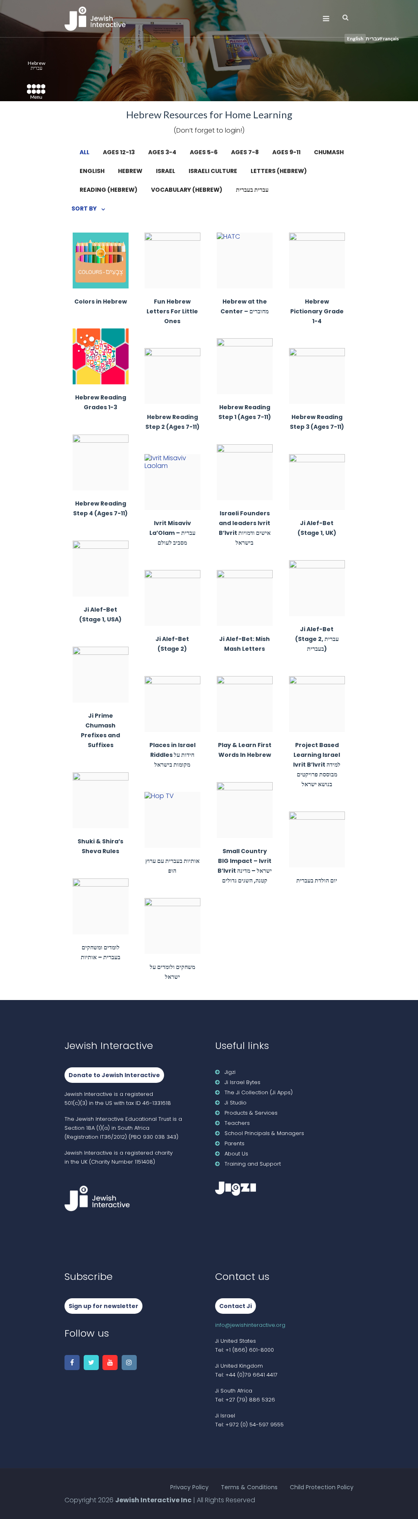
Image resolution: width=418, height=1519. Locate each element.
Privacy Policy (189, 1487)
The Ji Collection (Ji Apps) (259, 1092)
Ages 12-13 (119, 152)
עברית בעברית (252, 190)
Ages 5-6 (204, 152)
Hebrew (130, 171)
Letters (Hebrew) (279, 171)
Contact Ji (235, 1306)
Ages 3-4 (162, 152)
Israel (165, 171)
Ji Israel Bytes (242, 1082)
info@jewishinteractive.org (250, 1325)
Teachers (237, 1123)
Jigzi (230, 1072)
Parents (235, 1143)
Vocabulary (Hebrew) (186, 190)
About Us (236, 1154)
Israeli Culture (213, 171)
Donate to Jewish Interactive (114, 1075)
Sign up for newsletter (103, 1306)
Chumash (329, 152)
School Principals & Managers (264, 1133)
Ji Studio (236, 1103)
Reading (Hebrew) (109, 190)
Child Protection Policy (322, 1487)
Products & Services (251, 1113)
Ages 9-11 (286, 152)
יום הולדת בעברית (317, 861)
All (84, 152)
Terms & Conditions (249, 1487)
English (92, 171)
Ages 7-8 (245, 152)
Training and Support (253, 1164)
